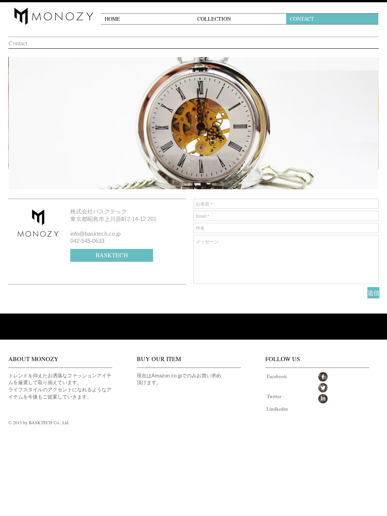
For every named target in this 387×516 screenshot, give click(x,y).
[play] (367, 178)
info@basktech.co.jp (95, 233)
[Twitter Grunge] (323, 387)
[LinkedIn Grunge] (323, 398)
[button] (240, 19)
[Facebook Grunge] (323, 377)
